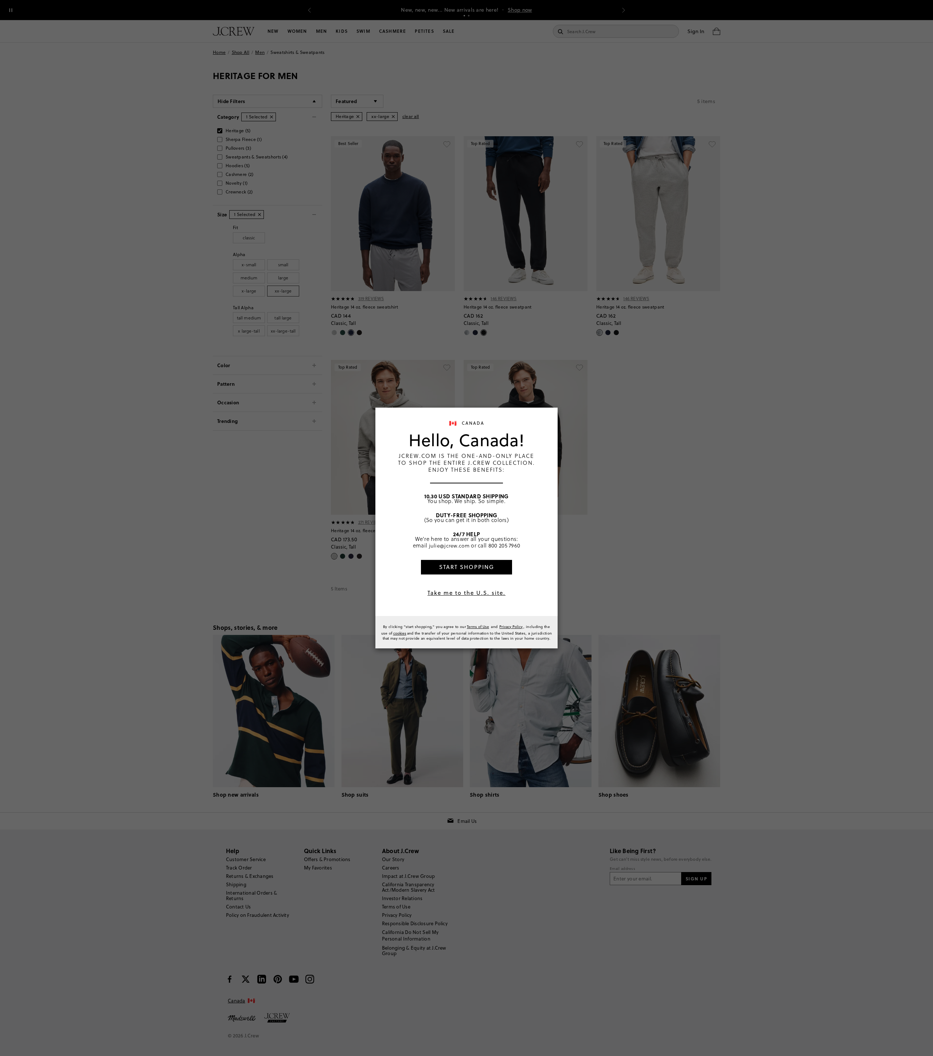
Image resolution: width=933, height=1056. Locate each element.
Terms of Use (478, 626)
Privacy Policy (511, 626)
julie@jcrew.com (449, 545)
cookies (399, 633)
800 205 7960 (504, 545)
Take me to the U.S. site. (466, 593)
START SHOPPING (466, 567)
